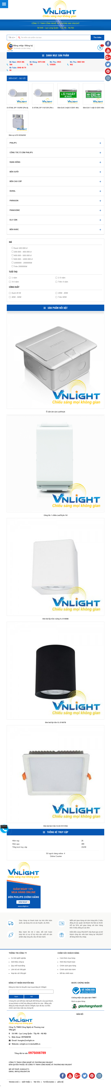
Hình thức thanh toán (67, 962)
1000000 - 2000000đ (22, 263)
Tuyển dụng (48, 1082)
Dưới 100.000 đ (20, 248)
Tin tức (37, 1082)
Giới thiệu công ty (17, 962)
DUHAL (13, 191)
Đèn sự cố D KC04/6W (17, 135)
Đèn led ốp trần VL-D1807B (55, 722)
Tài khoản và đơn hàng (21, 48)
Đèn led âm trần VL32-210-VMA (55, 826)
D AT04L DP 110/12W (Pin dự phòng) (43, 107)
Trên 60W (62, 297)
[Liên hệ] (4, 826)
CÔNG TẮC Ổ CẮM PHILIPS (21, 152)
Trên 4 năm (63, 282)
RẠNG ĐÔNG (15, 162)
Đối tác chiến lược (66, 973)
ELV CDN (13, 220)
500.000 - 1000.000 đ (22, 259)
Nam (16, 997)
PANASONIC (15, 210)
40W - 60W (16, 297)
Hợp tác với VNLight (18, 973)
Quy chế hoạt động (18, 966)
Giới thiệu (26, 1082)
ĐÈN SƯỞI (14, 172)
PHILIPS (13, 143)
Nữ (31, 997)
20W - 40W (63, 293)
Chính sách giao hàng (68, 966)
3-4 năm (15, 282)
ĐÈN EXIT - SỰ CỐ (17, 78)
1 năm (14, 278)
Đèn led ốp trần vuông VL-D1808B (55, 618)
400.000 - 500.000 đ (22, 255)
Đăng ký (29, 45)
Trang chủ (14, 1082)
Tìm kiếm (97, 37)
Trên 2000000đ (20, 266)
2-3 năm (61, 278)
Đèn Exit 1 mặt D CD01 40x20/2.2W (93, 107)
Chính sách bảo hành (68, 969)
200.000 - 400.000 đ (22, 252)
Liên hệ (60, 1082)
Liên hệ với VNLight (18, 969)
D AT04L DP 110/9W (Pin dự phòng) (17, 107)
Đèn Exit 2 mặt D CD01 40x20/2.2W (68, 107)
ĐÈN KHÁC (14, 229)
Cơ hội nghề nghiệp (18, 958)
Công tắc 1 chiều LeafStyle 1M (55, 515)
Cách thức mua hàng (67, 958)
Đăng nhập (18, 45)
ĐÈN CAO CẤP (16, 181)
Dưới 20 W (16, 293)
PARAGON (14, 201)
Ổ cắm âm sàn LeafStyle (55, 411)
